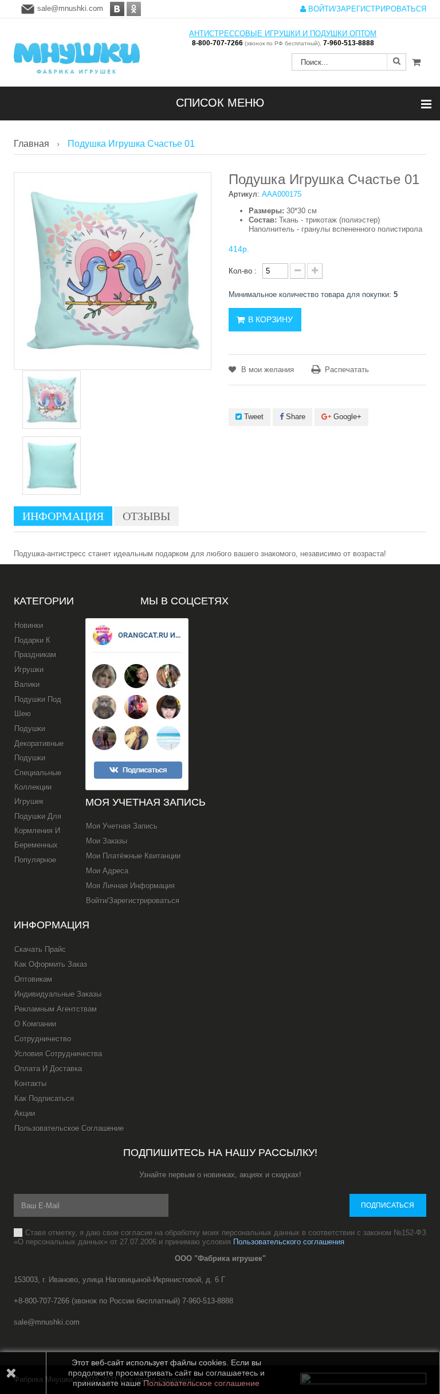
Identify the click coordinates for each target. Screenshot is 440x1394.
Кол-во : (243, 271)
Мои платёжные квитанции (133, 856)
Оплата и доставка (48, 1068)
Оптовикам (33, 979)
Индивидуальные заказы (57, 994)
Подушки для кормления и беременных (37, 830)
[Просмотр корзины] (416, 62)
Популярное (35, 860)
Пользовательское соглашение (69, 1128)
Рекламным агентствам (55, 1009)
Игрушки (29, 669)
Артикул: (244, 194)
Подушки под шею (37, 706)
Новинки (28, 625)
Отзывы (146, 516)
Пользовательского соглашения (288, 1241)
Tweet (253, 416)
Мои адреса (107, 870)
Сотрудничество (42, 1038)
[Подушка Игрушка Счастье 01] (51, 399)
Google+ (346, 416)
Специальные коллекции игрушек (37, 787)
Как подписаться (44, 1098)
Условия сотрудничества (58, 1053)
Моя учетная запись (145, 802)
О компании (35, 1024)
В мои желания (266, 369)
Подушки (29, 728)
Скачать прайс (40, 949)
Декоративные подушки (39, 750)
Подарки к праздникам (35, 647)
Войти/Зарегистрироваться (132, 900)
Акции (24, 1113)
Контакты (30, 1083)
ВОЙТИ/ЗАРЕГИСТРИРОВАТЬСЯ (366, 9)
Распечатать (347, 369)
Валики (27, 684)
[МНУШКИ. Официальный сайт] (77, 52)
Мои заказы (106, 841)
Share (294, 416)
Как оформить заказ (50, 964)
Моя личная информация (130, 885)
